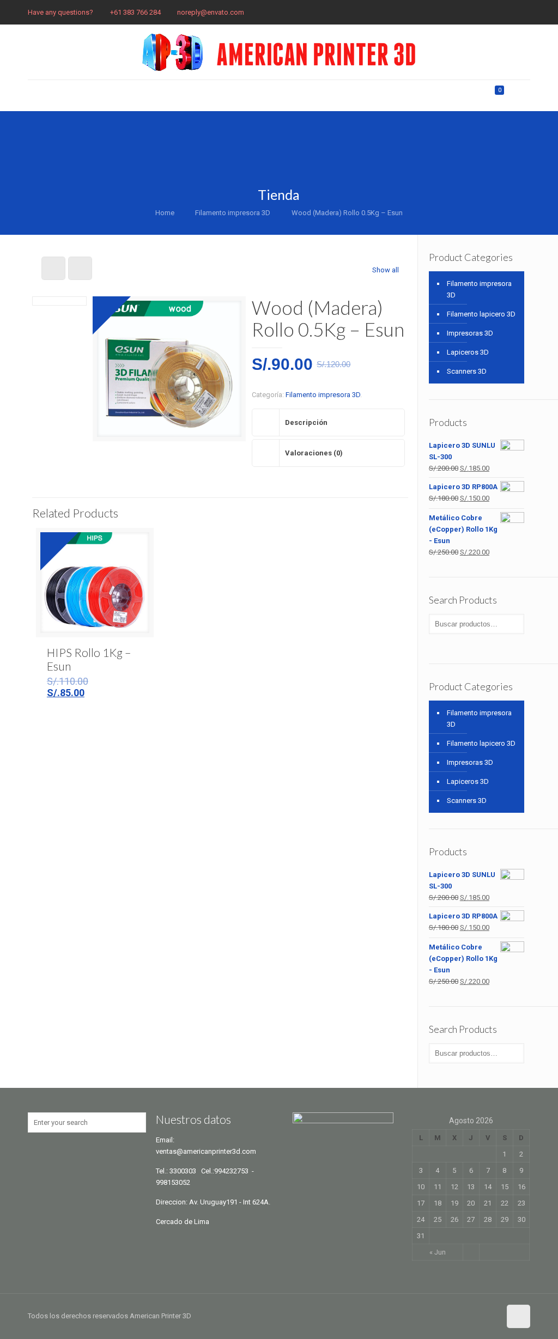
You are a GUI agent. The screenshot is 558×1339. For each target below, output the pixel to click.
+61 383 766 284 (135, 12)
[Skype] (421, 12)
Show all (385, 270)
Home (164, 213)
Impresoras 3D (470, 333)
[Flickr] (509, 12)
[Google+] (451, 12)
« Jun (437, 1252)
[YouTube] (495, 12)
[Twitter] (465, 12)
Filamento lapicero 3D (481, 314)
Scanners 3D (467, 371)
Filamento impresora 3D (232, 213)
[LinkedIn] (524, 12)
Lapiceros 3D (468, 352)
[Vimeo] (480, 12)
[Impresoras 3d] (279, 52)
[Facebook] (436, 12)
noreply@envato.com (210, 12)
